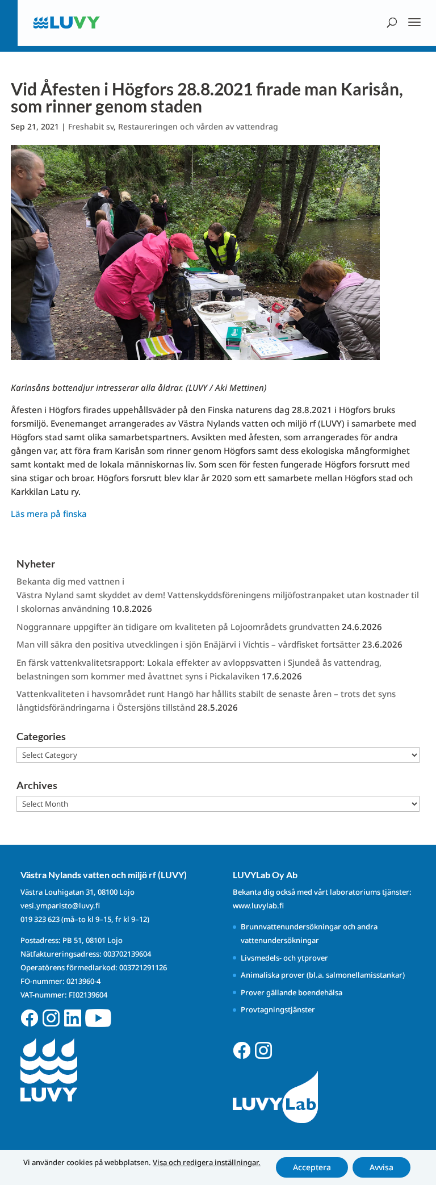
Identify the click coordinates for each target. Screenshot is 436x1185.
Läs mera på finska (49, 513)
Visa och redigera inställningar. (207, 1162)
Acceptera (312, 1167)
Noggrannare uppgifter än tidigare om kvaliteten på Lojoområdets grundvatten (177, 626)
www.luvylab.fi (258, 905)
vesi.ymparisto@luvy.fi (60, 905)
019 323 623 (40, 919)
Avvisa (381, 1167)
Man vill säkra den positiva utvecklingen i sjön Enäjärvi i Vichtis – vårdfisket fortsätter (188, 644)
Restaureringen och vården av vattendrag (198, 126)
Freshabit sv (91, 126)
